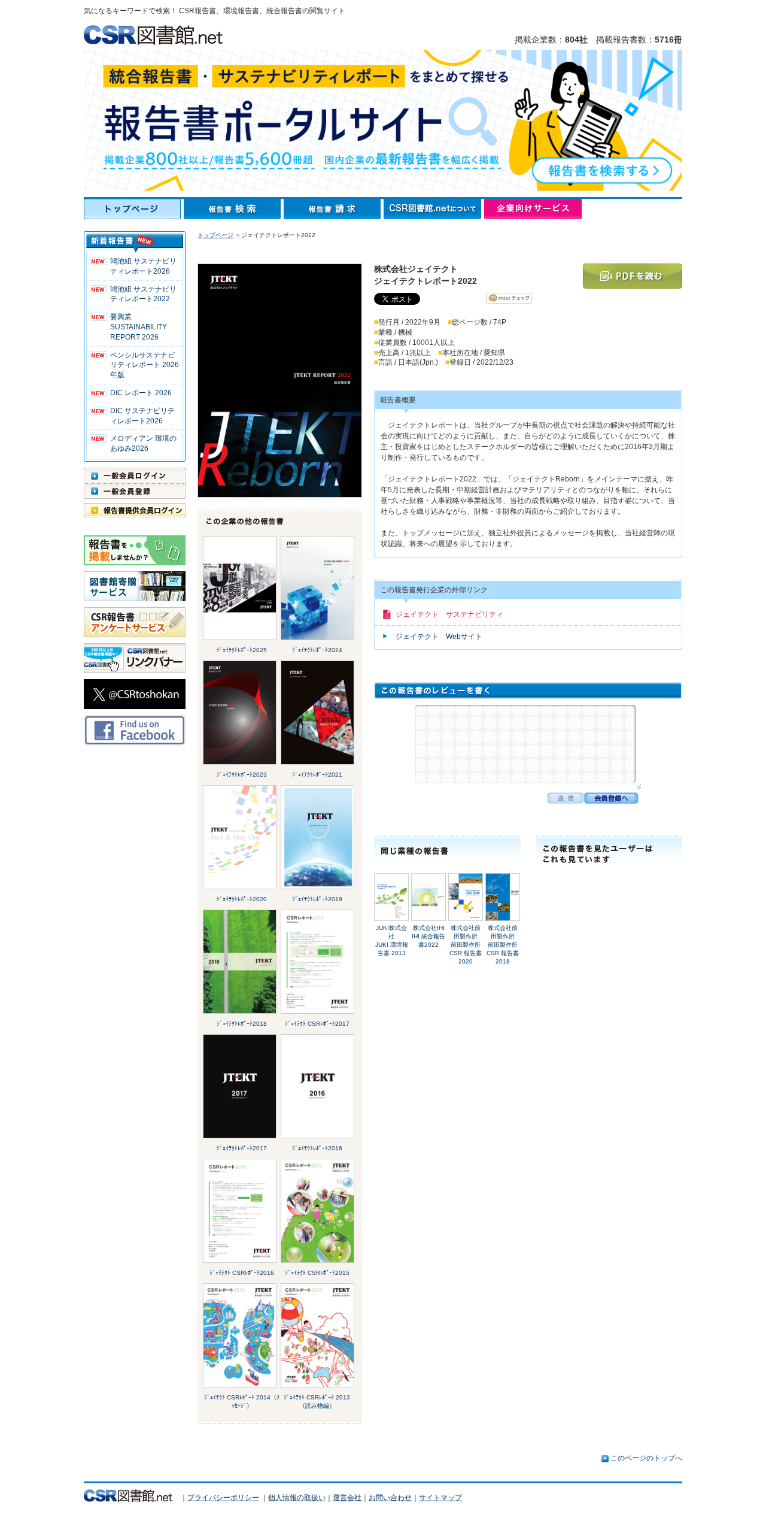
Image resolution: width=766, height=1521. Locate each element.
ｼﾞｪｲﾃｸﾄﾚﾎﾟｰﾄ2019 (317, 899)
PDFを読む (632, 276)
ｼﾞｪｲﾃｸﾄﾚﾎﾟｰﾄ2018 (242, 1023)
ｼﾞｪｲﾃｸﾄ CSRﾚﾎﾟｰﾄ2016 (241, 1272)
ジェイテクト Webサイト (439, 636)
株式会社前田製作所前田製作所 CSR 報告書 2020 (468, 945)
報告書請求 (334, 209)
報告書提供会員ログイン (135, 510)
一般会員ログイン (135, 475)
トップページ (134, 209)
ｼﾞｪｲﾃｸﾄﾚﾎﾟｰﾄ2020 (242, 899)
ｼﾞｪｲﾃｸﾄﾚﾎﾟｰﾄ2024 (317, 650)
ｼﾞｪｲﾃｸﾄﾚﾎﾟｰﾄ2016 (317, 1148)
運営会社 (347, 1497)
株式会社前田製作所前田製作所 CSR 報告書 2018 (505, 945)
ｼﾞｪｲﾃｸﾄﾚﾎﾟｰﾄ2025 (242, 650)
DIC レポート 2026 (141, 393)
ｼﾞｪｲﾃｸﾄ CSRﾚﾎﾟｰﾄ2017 (317, 1023)
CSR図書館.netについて (434, 209)
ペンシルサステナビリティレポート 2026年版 (144, 365)
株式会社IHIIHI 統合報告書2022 (428, 936)
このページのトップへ (646, 1458)
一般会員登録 (135, 491)
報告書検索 (234, 209)
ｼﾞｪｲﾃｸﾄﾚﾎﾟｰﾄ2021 (317, 774)
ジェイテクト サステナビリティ (449, 614)
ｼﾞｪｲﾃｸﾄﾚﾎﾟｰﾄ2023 (242, 774)
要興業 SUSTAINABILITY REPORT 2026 (138, 327)
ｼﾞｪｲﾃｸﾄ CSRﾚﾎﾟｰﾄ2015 (317, 1272)
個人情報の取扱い (297, 1497)
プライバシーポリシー (223, 1497)
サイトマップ (440, 1497)
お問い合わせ (390, 1497)
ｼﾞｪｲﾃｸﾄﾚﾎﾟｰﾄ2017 (242, 1148)
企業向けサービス (533, 209)
